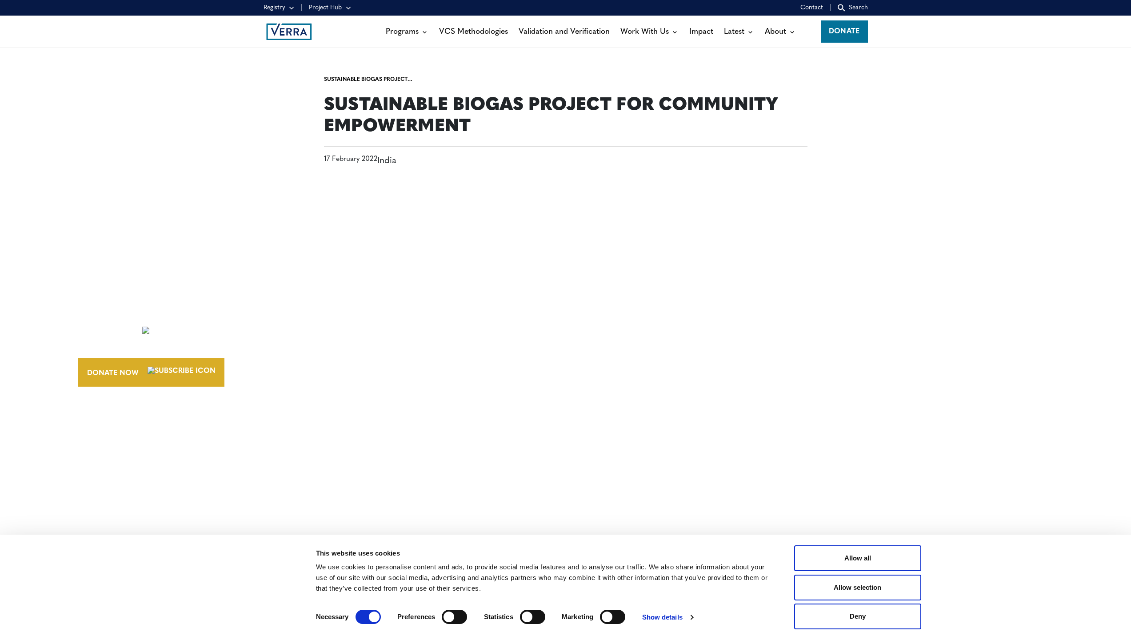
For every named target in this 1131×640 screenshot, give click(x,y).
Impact (701, 32)
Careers (614, 328)
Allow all (857, 558)
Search (858, 7)
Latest (734, 32)
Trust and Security (829, 361)
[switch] (454, 617)
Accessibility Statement (838, 328)
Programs (402, 32)
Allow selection (857, 587)
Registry (274, 7)
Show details (662, 617)
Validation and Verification (564, 32)
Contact (811, 7)
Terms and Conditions (836, 312)
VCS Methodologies (473, 32)
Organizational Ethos (644, 361)
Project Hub (325, 7)
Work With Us (644, 32)
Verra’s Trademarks (637, 344)
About (775, 32)
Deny (858, 616)
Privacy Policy (820, 344)
